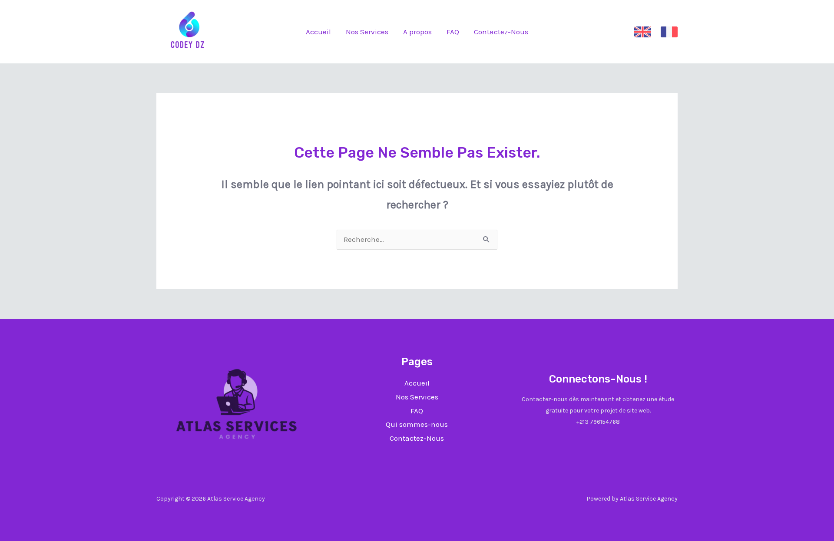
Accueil (318, 31)
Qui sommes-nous (417, 424)
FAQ (453, 31)
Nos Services (367, 31)
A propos (417, 31)
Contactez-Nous (501, 31)
